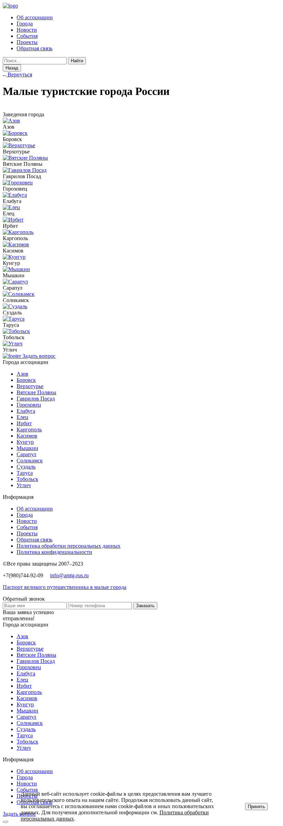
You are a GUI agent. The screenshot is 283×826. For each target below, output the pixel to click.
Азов (22, 374)
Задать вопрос (39, 356)
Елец (22, 417)
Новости (27, 30)
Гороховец (29, 405)
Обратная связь (34, 48)
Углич (24, 485)
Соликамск (30, 460)
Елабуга (26, 411)
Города (25, 23)
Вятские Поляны (36, 392)
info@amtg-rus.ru (69, 575)
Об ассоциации (35, 17)
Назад (12, 68)
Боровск (26, 380)
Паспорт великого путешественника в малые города (64, 587)
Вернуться (19, 74)
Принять (256, 806)
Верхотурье (30, 386)
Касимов (27, 436)
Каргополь (29, 429)
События (27, 36)
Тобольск (27, 479)
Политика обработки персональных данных (68, 546)
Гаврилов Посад (36, 398)
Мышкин (27, 448)
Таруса (25, 473)
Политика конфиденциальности (54, 552)
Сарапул (26, 454)
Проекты (27, 42)
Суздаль (26, 467)
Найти (77, 60)
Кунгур (25, 442)
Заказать (145, 605)
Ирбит (24, 423)
